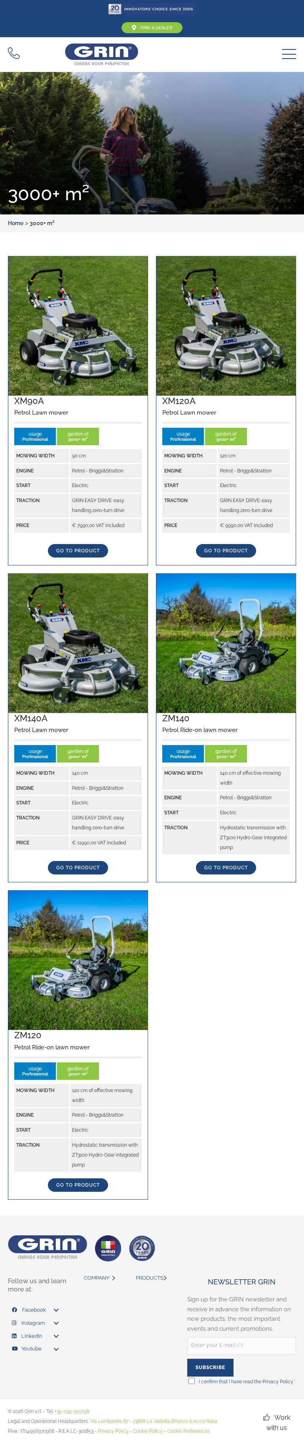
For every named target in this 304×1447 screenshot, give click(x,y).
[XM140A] (78, 643)
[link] (37, 1310)
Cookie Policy (148, 1431)
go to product (78, 551)
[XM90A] (78, 325)
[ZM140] (226, 643)
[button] (287, 54)
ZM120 (28, 1035)
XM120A (179, 401)
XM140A (31, 718)
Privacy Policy (277, 1381)
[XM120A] (226, 325)
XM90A (29, 401)
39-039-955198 (73, 1411)
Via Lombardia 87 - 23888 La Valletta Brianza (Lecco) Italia (153, 1421)
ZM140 (176, 718)
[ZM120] (78, 959)
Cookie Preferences (188, 1431)
